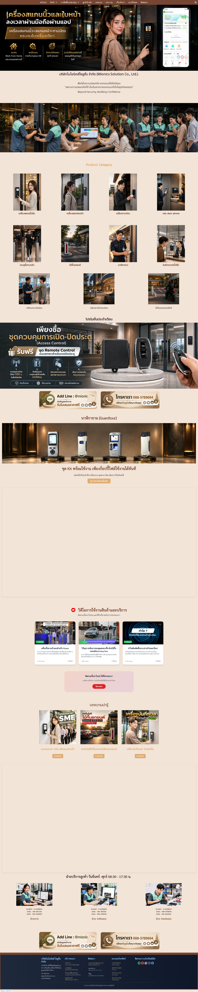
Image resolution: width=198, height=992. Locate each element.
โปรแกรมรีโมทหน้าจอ (71, 973)
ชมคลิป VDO (69, 978)
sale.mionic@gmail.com (95, 963)
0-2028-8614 (116, 963)
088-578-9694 (116, 968)
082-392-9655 (116, 978)
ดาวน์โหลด (68, 968)
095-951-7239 (116, 973)
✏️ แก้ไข (39, 624)
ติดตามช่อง (99, 686)
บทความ (67, 963)
